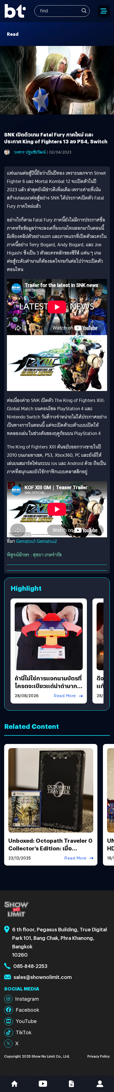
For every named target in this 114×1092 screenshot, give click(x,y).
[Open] (104, 11)
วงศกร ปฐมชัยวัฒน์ (30, 152)
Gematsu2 (47, 541)
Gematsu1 (26, 541)
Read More (65, 696)
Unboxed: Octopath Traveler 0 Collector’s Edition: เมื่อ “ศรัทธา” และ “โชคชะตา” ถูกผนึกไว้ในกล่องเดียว (50, 851)
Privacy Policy (98, 1056)
